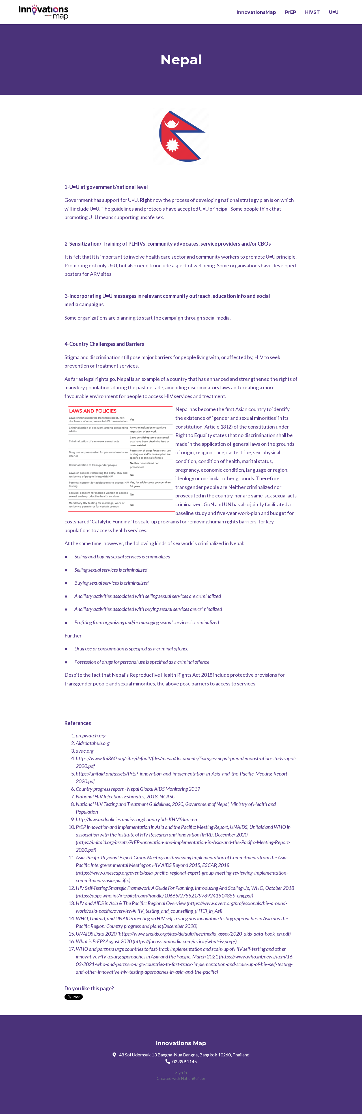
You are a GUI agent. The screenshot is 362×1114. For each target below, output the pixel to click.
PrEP (290, 12)
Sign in (181, 1072)
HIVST (312, 12)
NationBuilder (193, 1078)
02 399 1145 (184, 1061)
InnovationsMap (256, 12)
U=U (334, 12)
